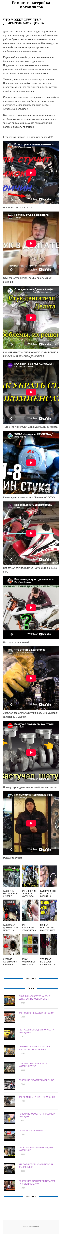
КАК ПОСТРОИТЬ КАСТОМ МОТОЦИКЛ (36, 1012)
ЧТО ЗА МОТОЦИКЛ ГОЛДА (31, 1130)
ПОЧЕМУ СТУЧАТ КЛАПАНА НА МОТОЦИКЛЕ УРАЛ (33, 1064)
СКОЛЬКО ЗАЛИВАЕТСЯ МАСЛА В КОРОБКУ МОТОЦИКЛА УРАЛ (34, 1048)
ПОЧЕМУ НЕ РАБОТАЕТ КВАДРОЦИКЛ (36, 1080)
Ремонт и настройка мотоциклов (31, 5)
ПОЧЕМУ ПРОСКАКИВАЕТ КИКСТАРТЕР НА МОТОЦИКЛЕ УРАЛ (37, 1182)
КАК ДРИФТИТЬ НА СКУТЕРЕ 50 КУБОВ (37, 1097)
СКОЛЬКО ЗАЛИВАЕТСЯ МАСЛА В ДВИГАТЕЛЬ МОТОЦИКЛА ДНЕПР (34, 997)
